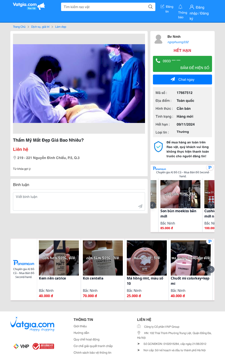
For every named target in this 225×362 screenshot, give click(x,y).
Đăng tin (169, 7)
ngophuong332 (178, 42)
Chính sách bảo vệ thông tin (92, 352)
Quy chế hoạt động (87, 339)
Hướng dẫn (81, 332)
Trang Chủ (19, 26)
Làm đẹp (60, 26)
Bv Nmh (174, 36)
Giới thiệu (80, 326)
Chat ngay (186, 79)
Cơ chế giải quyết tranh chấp (93, 346)
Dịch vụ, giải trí (40, 26)
